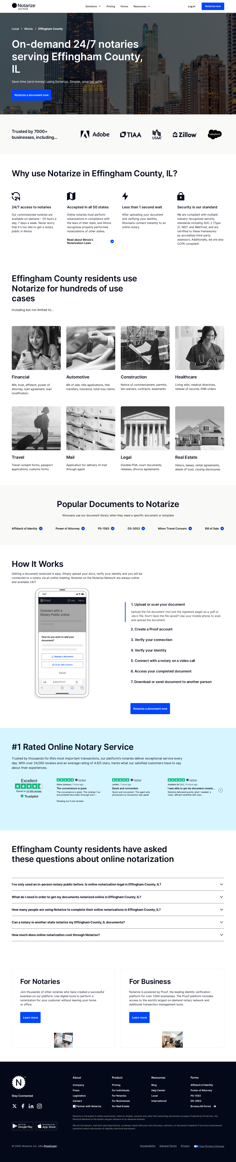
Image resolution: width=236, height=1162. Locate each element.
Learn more (30, 1017)
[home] (34, 6)
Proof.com (50, 1146)
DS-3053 (196, 1100)
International (159, 1100)
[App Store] (46, 1126)
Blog (154, 1084)
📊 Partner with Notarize (87, 1106)
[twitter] (14, 1106)
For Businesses (121, 1100)
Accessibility (147, 1145)
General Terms (168, 1145)
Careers (77, 1100)
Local (154, 1095)
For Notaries (119, 1095)
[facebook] (23, 1106)
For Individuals (120, 1090)
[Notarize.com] (19, 1082)
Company (78, 1084)
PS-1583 (196, 1095)
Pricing (111, 6)
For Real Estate (120, 1106)
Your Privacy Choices (211, 1146)
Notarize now (213, 6)
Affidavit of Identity (202, 1084)
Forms (124, 6)
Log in (191, 6)
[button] (93, 6)
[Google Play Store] (22, 1126)
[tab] (174, 612)
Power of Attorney (201, 1090)
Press (76, 1090)
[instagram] (39, 1106)
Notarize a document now (32, 95)
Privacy (185, 1145)
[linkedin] (31, 1106)
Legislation (79, 1095)
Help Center (158, 1090)
